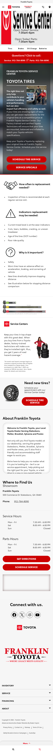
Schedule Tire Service (35, 401)
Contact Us (18, 727)
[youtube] (37, 615)
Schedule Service (26, 567)
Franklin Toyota (20, 720)
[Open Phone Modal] (43, 7)
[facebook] (14, 615)
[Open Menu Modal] (3, 7)
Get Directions (26, 558)
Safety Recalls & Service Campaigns (15, 733)
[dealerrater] (29, 615)
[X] (22, 615)
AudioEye (32, 733)
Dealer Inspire (34, 723)
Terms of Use (37, 727)
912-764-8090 (21, 501)
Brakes (21, 48)
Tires (10, 48)
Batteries (43, 48)
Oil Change (32, 48)
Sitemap (27, 727)
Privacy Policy (7, 727)
